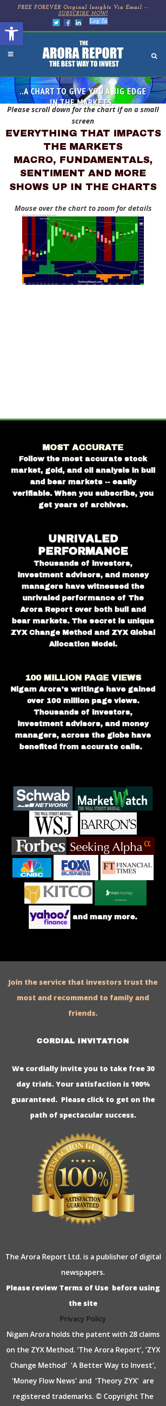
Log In (98, 21)
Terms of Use (83, 1288)
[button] (11, 33)
